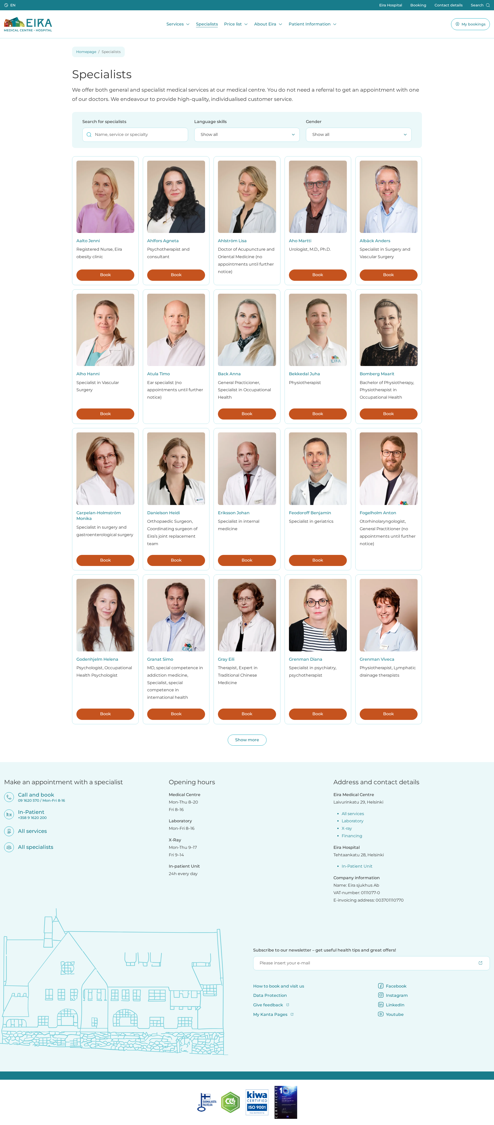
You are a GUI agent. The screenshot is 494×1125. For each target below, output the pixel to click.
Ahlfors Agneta (163, 240)
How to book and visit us (278, 986)
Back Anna (229, 373)
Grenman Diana (305, 659)
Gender (314, 121)
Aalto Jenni (88, 240)
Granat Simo (160, 659)
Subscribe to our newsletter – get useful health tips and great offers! (324, 950)
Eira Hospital (390, 5)
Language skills (210, 121)
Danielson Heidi (163, 512)
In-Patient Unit (357, 866)
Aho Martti (300, 240)
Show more (247, 739)
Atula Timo (158, 373)
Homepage (86, 51)
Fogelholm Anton (378, 512)
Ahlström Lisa (232, 240)
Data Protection (270, 995)
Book (105, 274)
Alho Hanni (88, 373)
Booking (418, 5)
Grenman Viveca (377, 659)
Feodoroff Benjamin (310, 512)
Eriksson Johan (234, 512)
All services (29, 831)
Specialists (207, 24)
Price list (233, 24)
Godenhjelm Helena (97, 659)
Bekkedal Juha (304, 373)
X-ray (347, 828)
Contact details (449, 5)
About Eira (265, 24)
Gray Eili (226, 659)
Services (175, 24)
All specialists (32, 847)
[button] (10, 5)
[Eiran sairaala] (28, 24)
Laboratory (353, 820)
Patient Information (310, 24)
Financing (352, 835)
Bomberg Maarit (377, 373)
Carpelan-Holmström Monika (98, 515)
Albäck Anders (375, 240)
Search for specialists (104, 121)
